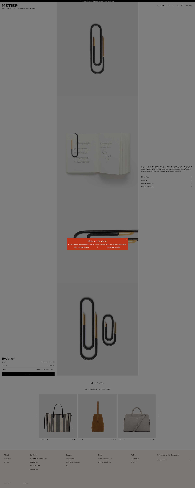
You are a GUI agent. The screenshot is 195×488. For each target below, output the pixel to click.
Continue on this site (113, 247)
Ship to (81, 247)
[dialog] (97, 244)
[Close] (126, 240)
